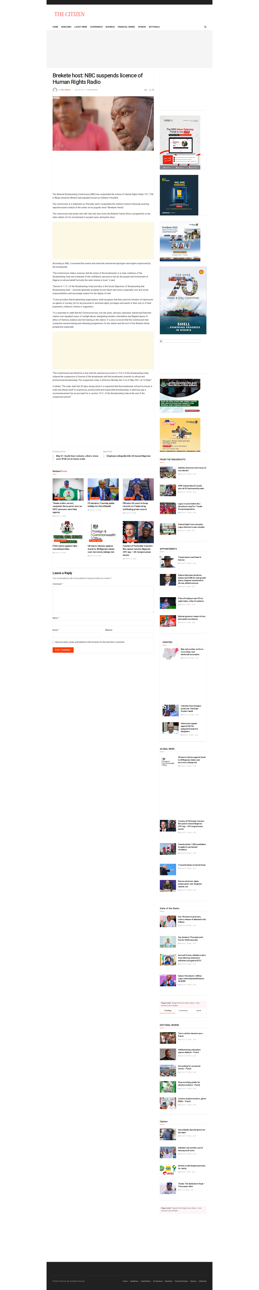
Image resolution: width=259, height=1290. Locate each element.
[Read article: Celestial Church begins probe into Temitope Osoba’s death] (171, 710)
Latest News (80, 27)
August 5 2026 (185, 1172)
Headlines (66, 27)
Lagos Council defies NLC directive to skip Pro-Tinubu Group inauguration (190, 506)
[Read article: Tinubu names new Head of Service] (168, 562)
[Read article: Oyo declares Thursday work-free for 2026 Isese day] (168, 942)
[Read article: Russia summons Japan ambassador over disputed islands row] (168, 886)
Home (55, 27)
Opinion (142, 27)
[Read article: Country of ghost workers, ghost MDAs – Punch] (168, 1103)
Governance (96, 27)
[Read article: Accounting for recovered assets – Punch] (168, 1070)
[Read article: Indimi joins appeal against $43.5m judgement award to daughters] (171, 728)
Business (110, 27)
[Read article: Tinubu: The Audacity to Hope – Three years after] (168, 1188)
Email (56, 630)
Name (56, 618)
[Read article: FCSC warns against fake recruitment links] (68, 532)
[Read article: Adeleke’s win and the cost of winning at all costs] (168, 1152)
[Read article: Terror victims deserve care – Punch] (168, 1038)
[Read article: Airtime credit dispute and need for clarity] (168, 1170)
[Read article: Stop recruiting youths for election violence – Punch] (168, 1087)
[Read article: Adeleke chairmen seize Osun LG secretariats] (168, 472)
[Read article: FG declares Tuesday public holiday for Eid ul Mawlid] (103, 489)
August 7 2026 (185, 604)
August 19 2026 (185, 563)
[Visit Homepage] (69, 14)
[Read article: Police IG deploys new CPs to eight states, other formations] (168, 603)
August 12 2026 (185, 512)
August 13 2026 (188, 715)
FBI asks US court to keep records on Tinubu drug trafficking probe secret (135, 506)
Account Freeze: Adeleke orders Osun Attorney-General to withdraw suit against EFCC (192, 958)
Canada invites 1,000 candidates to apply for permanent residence (192, 847)
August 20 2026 (188, 658)
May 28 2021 (79, 90)
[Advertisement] (129, 49)
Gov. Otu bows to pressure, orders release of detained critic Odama (192, 919)
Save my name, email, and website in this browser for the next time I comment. (90, 642)
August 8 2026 (185, 586)
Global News (96, 541)
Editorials (154, 27)
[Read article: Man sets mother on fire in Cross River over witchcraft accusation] (171, 654)
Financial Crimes (126, 27)
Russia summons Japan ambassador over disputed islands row (189, 884)
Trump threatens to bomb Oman (192, 865)
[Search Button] (205, 26)
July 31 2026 (184, 1190)
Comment (58, 584)
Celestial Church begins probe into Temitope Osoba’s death (191, 708)
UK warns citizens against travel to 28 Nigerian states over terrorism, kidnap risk (101, 549)
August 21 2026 (60, 516)
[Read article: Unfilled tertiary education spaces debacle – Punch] (168, 1054)
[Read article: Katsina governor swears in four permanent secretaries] (168, 621)
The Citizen (65, 90)
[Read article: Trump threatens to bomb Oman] (168, 869)
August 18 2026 (185, 474)
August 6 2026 (185, 530)
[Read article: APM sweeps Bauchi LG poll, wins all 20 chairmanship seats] (168, 490)
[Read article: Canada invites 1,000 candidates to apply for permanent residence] (168, 849)
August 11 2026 (185, 1105)
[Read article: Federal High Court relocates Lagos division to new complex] (168, 529)
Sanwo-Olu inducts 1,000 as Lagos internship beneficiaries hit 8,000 (191, 978)
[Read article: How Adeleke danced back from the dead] (168, 1134)
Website (108, 630)
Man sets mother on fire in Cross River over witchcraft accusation (192, 652)
